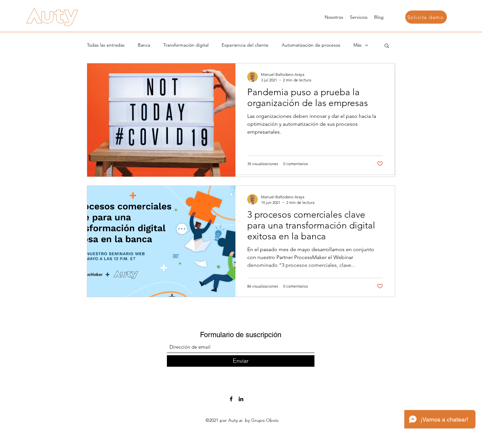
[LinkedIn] (241, 399)
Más (357, 45)
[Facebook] (231, 399)
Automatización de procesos (311, 45)
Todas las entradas (106, 45)
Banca (144, 45)
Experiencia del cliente (245, 45)
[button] (426, 17)
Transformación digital (186, 45)
